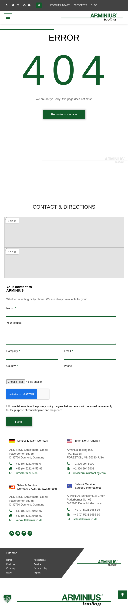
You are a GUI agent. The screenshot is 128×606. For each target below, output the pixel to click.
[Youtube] (29, 5)
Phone (68, 366)
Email (68, 351)
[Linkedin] (24, 533)
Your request (14, 323)
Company (12, 351)
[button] (39, 5)
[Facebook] (24, 5)
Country (11, 366)
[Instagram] (30, 533)
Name (10, 308)
